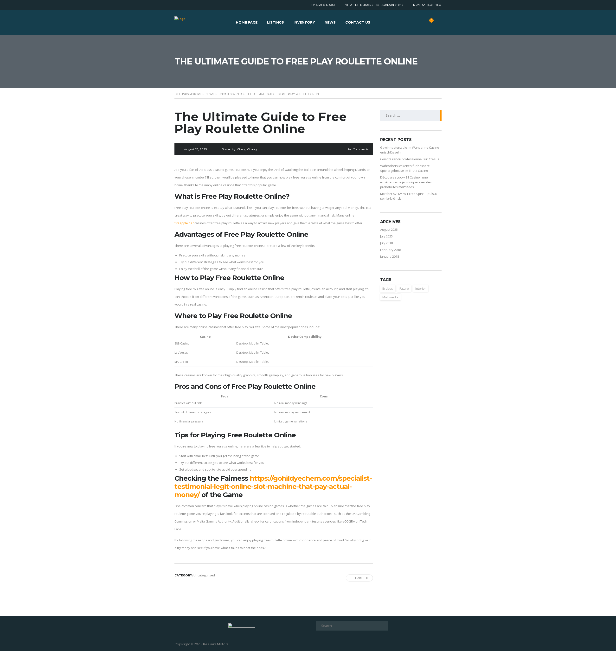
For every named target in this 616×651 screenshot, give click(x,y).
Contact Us (357, 22)
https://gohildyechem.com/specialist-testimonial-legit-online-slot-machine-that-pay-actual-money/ (273, 486)
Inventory (304, 22)
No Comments (358, 149)
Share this (361, 578)
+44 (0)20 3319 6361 (323, 4)
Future (404, 288)
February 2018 (390, 250)
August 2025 (389, 229)
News (330, 22)
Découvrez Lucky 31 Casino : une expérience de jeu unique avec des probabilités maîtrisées (406, 182)
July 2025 (386, 236)
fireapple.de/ (184, 223)
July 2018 (386, 243)
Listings (275, 22)
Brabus (387, 288)
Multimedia (390, 297)
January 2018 (389, 256)
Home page (246, 22)
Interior (420, 288)
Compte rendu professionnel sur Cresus (409, 159)
